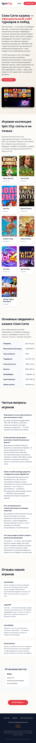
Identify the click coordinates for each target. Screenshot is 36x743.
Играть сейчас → (9, 80)
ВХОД (19, 3)
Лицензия (6, 718)
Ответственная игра (26, 718)
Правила (15, 718)
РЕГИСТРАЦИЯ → (18, 702)
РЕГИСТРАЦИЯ (29, 3)
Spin (7, 3)
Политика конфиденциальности (18, 722)
